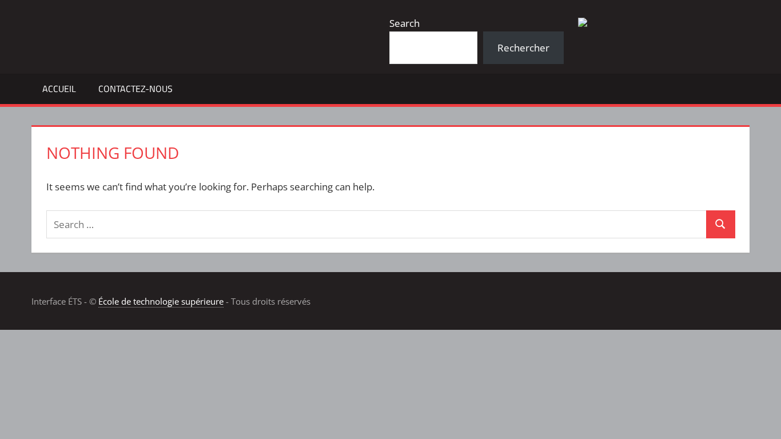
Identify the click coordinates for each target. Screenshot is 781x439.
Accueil (59, 88)
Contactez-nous (135, 88)
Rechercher (523, 47)
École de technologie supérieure (161, 301)
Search (404, 23)
